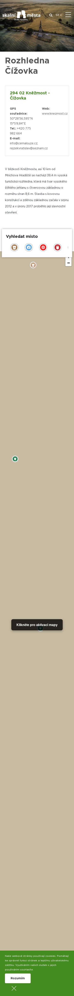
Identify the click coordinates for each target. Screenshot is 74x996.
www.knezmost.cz (55, 113)
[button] (68, 263)
